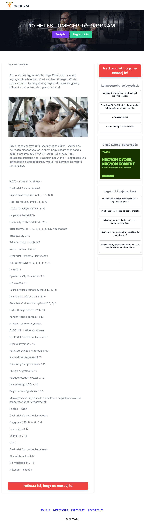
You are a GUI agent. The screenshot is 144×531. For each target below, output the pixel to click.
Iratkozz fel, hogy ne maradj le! (48, 486)
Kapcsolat (78, 510)
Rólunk (45, 510)
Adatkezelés (96, 510)
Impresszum (60, 510)
